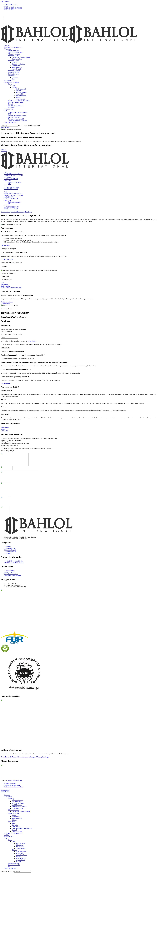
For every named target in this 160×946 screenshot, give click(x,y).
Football (14, 830)
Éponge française (21, 848)
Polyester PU (19, 853)
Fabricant (7, 795)
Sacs (13, 823)
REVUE (7, 185)
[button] (80, 391)
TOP (5, 172)
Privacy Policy (32, 341)
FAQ (9, 184)
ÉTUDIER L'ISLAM (10, 4)
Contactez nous (8, 836)
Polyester (14, 850)
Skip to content (5, 1)
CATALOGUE (9, 177)
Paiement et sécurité (14, 865)
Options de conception (14, 182)
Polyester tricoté (20, 860)
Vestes (14, 815)
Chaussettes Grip (17, 831)
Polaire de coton (20, 843)
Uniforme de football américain (21, 811)
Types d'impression (13, 863)
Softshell (18, 861)
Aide (5, 838)
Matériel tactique (17, 805)
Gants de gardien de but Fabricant (22, 828)
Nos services (8, 796)
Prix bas (3, 399)
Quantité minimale (6, 391)
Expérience (4, 407)
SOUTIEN (7, 180)
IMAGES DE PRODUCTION (13, 175)
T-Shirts (14, 820)
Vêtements (11, 798)
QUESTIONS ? (9, 9)
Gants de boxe (16, 826)
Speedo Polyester (21, 858)
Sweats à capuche (17, 818)
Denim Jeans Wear (17, 808)
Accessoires (11, 821)
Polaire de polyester (21, 855)
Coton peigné (19, 845)
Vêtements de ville (13, 813)
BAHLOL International (15, 780)
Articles (6, 835)
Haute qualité (5, 414)
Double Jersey (20, 846)
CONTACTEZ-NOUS (11, 189)
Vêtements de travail (18, 803)
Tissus (10, 840)
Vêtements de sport (17, 800)
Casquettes (15, 825)
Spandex (18, 856)
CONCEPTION (9, 6)
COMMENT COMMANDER (13, 174)
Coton (13, 841)
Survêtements (16, 816)
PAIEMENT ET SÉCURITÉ (13, 8)
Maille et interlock (21, 851)
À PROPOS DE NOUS (11, 187)
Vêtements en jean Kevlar (19, 806)
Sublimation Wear (17, 801)
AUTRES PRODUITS (11, 179)
